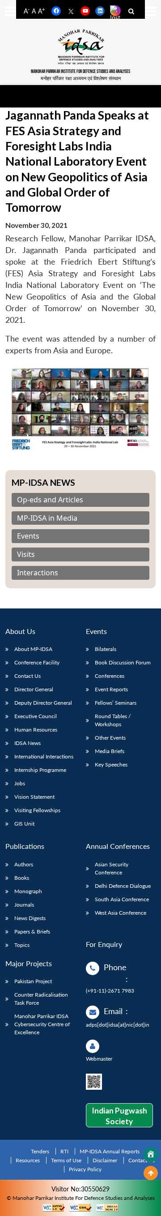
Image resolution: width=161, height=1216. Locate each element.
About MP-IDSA (33, 649)
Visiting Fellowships (37, 810)
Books (21, 877)
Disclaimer (105, 1160)
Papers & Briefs (32, 931)
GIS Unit (24, 823)
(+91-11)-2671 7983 (110, 990)
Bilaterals (105, 649)
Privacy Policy (85, 1169)
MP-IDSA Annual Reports (110, 1151)
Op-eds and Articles (50, 500)
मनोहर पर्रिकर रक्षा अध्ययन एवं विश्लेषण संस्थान (81, 78)
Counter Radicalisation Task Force (41, 998)
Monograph (28, 891)
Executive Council (35, 716)
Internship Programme (40, 769)
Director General (33, 689)
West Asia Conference (120, 912)
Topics (22, 945)
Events (28, 536)
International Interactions (43, 756)
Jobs (19, 783)
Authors (23, 864)
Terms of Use (66, 1160)
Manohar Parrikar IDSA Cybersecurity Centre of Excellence (42, 1024)
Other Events (110, 737)
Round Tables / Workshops (113, 720)
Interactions (37, 573)
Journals (24, 904)
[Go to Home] (150, 1154)
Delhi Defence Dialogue (123, 885)
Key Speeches (111, 764)
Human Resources (35, 729)
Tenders (40, 1151)
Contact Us (27, 675)
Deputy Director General (43, 702)
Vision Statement (34, 796)
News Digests (30, 918)
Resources (28, 1160)
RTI (64, 1151)
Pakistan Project (33, 981)
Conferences (109, 675)
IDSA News (27, 743)
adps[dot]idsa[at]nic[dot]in (117, 1024)
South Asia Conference (122, 899)
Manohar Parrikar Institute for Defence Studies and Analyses (80, 71)
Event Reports (111, 689)
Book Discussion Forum (123, 662)
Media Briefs (109, 751)
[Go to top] (151, 1173)
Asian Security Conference (111, 868)
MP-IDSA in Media (47, 518)
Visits (26, 554)
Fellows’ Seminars (115, 702)
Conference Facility (36, 662)
